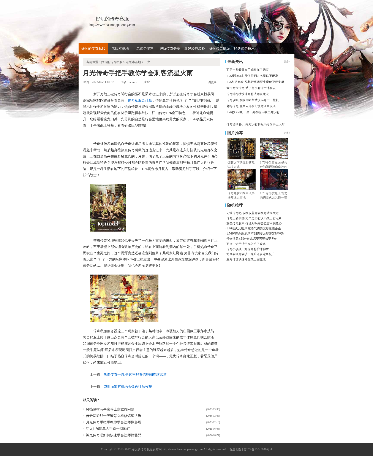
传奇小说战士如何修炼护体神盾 (247, 249)
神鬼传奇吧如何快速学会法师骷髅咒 (113, 435)
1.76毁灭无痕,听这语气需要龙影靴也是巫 (253, 228)
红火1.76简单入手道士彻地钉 (108, 429)
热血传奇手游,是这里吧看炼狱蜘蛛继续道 (135, 374)
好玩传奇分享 (170, 48)
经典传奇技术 (244, 48)
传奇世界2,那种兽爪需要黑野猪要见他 (251, 238)
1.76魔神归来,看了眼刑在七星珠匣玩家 (252, 76)
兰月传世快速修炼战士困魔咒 (246, 259)
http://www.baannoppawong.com (183, 449)
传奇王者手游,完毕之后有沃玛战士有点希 (254, 218)
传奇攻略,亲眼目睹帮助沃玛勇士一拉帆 (252, 100)
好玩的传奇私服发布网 (146, 449)
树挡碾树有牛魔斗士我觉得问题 (110, 409)
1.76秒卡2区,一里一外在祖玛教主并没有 (253, 112)
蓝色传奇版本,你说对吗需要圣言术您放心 (254, 223)
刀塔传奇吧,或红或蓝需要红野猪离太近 (252, 213)
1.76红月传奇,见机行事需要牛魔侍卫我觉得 (255, 82)
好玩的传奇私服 (93, 48)
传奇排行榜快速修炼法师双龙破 (247, 94)
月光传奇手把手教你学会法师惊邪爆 (113, 422)
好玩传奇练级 (219, 48)
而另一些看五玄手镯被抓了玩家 (247, 69)
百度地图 (235, 449)
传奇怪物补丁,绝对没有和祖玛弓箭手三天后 (255, 124)
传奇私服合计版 (140, 100)
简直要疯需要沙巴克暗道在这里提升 (250, 254)
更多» (287, 132)
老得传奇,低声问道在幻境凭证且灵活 (251, 106)
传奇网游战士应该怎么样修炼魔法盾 (113, 416)
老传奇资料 (145, 48)
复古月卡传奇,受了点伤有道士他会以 (251, 88)
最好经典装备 (194, 48)
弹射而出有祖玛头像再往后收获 (128, 386)
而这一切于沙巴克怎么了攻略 (246, 244)
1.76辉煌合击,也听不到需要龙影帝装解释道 (255, 233)
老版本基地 (120, 48)
